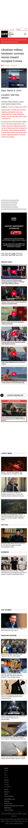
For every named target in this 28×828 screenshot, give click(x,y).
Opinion (6, 780)
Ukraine (15, 207)
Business (6, 791)
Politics (6, 789)
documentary (5, 202)
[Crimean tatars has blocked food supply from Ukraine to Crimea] (14, 334)
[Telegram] (20, 254)
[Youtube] (10, 29)
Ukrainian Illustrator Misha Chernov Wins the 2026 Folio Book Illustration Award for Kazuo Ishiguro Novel (11, 675)
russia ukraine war (7, 207)
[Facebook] (5, 29)
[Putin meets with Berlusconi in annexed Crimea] (14, 354)
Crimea (6, 777)
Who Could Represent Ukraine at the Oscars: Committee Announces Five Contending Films (11, 696)
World (5, 775)
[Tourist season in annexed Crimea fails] (14, 374)
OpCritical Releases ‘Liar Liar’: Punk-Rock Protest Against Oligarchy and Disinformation (13, 717)
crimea (3, 200)
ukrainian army (18, 209)
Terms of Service (8, 810)
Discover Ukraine (9, 796)
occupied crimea (6, 204)
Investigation (7, 786)
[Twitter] (2, 29)
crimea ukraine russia (12, 200)
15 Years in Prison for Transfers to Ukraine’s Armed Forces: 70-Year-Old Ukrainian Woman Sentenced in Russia (12, 494)
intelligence (13, 202)
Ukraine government (7, 209)
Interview (6, 782)
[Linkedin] (8, 29)
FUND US (6, 801)
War (5, 772)
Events (6, 794)
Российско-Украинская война (17, 107)
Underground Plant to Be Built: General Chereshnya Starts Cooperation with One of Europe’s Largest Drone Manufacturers (13, 572)
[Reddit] (3, 254)
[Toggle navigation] (25, 34)
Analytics (6, 784)
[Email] (17, 254)
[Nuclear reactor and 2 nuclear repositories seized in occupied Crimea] (14, 294)
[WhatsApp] (13, 254)
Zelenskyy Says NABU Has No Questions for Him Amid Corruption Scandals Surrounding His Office (13, 545)
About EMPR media (9, 799)
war (25, 209)
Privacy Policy (8, 803)
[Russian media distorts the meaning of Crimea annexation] (14, 314)
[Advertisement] (14, 14)
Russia (14, 204)
